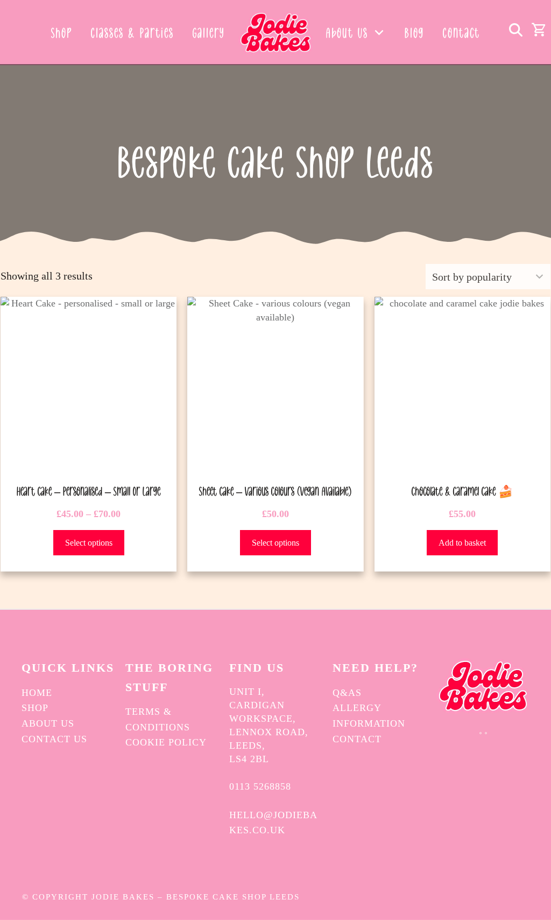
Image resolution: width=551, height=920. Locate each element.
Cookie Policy (166, 742)
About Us (48, 723)
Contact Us (54, 739)
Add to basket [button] (462, 542)
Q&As (347, 692)
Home (37, 692)
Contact (357, 739)
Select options (88, 542)
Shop (35, 707)
